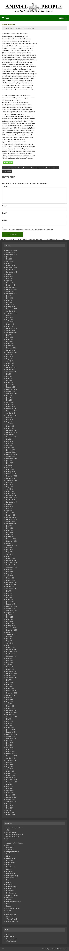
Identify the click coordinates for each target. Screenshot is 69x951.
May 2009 (9, 339)
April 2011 (9, 302)
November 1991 (11, 712)
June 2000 (9, 528)
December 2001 (11, 495)
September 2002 (11, 480)
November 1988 (11, 780)
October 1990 (10, 736)
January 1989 (10, 775)
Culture (8, 854)
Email (4, 213)
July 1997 (9, 591)
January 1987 (10, 814)
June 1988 (9, 786)
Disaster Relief (11, 858)
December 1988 (11, 777)
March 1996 (10, 623)
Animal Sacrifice (11, 832)
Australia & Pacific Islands (14, 843)
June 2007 (9, 376)
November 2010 (11, 309)
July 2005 (9, 417)
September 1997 (11, 589)
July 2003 (9, 461)
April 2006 (9, 402)
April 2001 (9, 511)
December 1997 (11, 582)
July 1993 (9, 680)
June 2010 (9, 317)
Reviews (8, 904)
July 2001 (9, 504)
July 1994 (9, 658)
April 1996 (9, 621)
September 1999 (11, 545)
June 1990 (9, 743)
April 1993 (9, 686)
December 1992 (11, 691)
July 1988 (9, 784)
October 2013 (10, 252)
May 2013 (9, 259)
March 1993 (10, 689)
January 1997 (10, 602)
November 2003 (11, 454)
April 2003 (9, 467)
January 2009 (10, 346)
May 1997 (9, 595)
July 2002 (9, 482)
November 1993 (11, 673)
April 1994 (9, 665)
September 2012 (11, 272)
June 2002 (9, 485)
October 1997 (10, 587)
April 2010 (9, 322)
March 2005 (10, 426)
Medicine (9, 889)
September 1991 (11, 717)
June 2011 (9, 298)
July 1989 (9, 762)
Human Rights (10, 873)
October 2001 (10, 500)
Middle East (10, 891)
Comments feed (11, 939)
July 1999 (9, 547)
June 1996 (9, 617)
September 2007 (11, 372)
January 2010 (10, 326)
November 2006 (11, 389)
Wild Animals (7, 171)
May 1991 (9, 723)
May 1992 (9, 702)
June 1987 (9, 806)
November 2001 (11, 498)
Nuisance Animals (12, 895)
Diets (8, 856)
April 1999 (9, 554)
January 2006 (10, 406)
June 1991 (9, 721)
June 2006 (9, 398)
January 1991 (10, 730)
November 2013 (11, 250)
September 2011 (11, 294)
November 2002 (11, 476)
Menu (7, 18)
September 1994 (11, 656)
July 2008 (9, 354)
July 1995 (9, 636)
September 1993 (11, 678)
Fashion (8, 869)
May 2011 (9, 300)
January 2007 (10, 385)
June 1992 (9, 699)
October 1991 (10, 715)
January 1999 (10, 558)
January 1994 (10, 669)
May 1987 (9, 808)
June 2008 (9, 357)
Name (4, 206)
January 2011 (10, 307)
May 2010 (9, 320)
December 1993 (11, 671)
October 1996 (10, 608)
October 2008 (10, 350)
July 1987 (9, 804)
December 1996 (11, 604)
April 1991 (9, 725)
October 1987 (10, 799)
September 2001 (11, 502)
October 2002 (10, 478)
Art (7, 839)
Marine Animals (35, 168)
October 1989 (10, 758)
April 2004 (9, 445)
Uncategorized (11, 915)
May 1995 (9, 641)
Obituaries (9, 897)
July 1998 (9, 569)
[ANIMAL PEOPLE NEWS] (34, 3)
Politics (8, 899)
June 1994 (9, 660)
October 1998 (10, 565)
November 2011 (11, 289)
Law (7, 880)
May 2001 (9, 508)
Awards (8, 845)
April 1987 (9, 810)
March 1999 (10, 556)
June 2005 (9, 419)
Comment (6, 186)
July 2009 (9, 335)
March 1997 (10, 600)
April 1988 (9, 791)
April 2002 (9, 489)
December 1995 (11, 628)
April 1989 (9, 769)
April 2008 (9, 361)
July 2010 (9, 315)
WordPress (52, 949)
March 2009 (10, 343)
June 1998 (9, 571)
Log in (8, 934)
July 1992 (9, 697)
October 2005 (10, 413)
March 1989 (10, 771)
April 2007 (9, 380)
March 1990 (10, 749)
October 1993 (10, 675)
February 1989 (11, 773)
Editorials (9, 860)
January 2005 (10, 428)
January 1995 (10, 647)
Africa (8, 830)
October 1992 (10, 695)
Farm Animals (10, 867)
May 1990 (9, 745)
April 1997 (9, 597)
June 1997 (9, 593)
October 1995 (10, 632)
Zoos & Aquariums (12, 921)
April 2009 (9, 341)
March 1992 (10, 706)
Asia (4, 168)
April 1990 (9, 747)
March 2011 (10, 304)
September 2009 (11, 333)
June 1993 (9, 682)
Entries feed (10, 937)
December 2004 (11, 430)
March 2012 (10, 283)
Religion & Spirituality (13, 902)
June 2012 (9, 276)
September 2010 (11, 313)
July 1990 (9, 741)
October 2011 (10, 291)
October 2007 (10, 370)
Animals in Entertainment (14, 834)
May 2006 (9, 400)
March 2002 (10, 491)
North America (47, 168)
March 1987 (10, 812)
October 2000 (10, 521)
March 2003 (10, 469)
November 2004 (11, 432)
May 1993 (9, 684)
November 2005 (11, 411)
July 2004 (9, 439)
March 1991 (10, 728)
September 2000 (11, 524)
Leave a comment (29, 28)
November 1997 (11, 584)
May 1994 (9, 662)
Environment (12, 168)
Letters (8, 882)
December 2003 (11, 452)
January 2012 (10, 285)
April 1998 (9, 576)
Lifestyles (9, 884)
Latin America (10, 878)
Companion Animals (12, 852)
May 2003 (9, 465)
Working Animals (11, 919)
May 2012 (9, 278)
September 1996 (11, 610)
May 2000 (9, 530)
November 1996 (11, 606)
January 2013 (10, 265)
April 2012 (9, 281)
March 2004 (10, 448)
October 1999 (10, 543)
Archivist (18, 28)
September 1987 (11, 801)
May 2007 (9, 378)
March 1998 (10, 578)
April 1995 (9, 643)
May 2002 (9, 487)
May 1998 (9, 574)
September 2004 (11, 437)
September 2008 (11, 352)
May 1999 (9, 552)
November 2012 (11, 268)
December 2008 (11, 348)
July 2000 (9, 526)
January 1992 (10, 708)
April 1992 (9, 704)
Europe (8, 865)
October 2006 (10, 391)
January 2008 (10, 365)
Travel (8, 912)
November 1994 (11, 652)
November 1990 (11, 734)
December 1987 (11, 797)
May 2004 (9, 443)
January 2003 (10, 472)
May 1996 (9, 619)
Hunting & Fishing (23, 168)
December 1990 (11, 732)
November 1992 (11, 693)
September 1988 (11, 782)
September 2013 (11, 255)
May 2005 (9, 422)
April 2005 (9, 424)
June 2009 (9, 337)
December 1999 (11, 539)
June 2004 (9, 441)
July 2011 (9, 296)
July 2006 (9, 396)
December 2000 (11, 517)
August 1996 (10, 613)
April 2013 (9, 261)
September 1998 (11, 567)
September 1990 (11, 738)
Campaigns (9, 849)
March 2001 (10, 513)
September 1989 (11, 760)
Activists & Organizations (14, 828)
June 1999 (9, 550)
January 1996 (10, 626)
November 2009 (11, 328)
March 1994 (10, 667)
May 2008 (9, 359)
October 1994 (10, 654)
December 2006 (11, 387)
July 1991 (9, 719)
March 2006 (10, 404)
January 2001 (10, 515)
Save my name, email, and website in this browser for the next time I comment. (27, 230)
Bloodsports (10, 847)
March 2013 (10, 263)
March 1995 (10, 645)
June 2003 (9, 463)
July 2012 (9, 274)
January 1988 (10, 795)
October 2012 (10, 270)
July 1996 (9, 615)
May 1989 (9, 767)
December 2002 (11, 474)
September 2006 (11, 393)
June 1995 (9, 639)
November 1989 (11, 756)
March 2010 (10, 324)
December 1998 (11, 560)
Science (55, 168)
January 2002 (10, 493)
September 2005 (11, 415)
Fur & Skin (9, 871)
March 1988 (10, 793)
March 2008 (10, 363)
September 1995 (11, 634)
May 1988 (9, 788)
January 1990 (10, 751)
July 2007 (9, 374)
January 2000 (10, 537)
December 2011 (11, 287)
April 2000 (9, 532)
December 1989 (11, 754)
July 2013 (9, 257)
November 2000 (11, 519)
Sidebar (61, 18)
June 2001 (9, 506)
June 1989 (9, 764)
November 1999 (11, 541)
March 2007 (10, 383)
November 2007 (11, 367)
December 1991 (11, 710)
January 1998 (10, 580)
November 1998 (11, 563)
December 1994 (11, 649)
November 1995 (11, 630)
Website (4, 220)
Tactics (8, 910)
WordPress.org (11, 941)
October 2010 (10, 311)
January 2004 (10, 450)
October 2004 (10, 435)
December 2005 (11, 409)
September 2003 (11, 458)
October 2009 (10, 330)
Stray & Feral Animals (13, 908)
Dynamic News (62, 949)
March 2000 (10, 534)
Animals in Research (12, 836)
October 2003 (10, 456)
